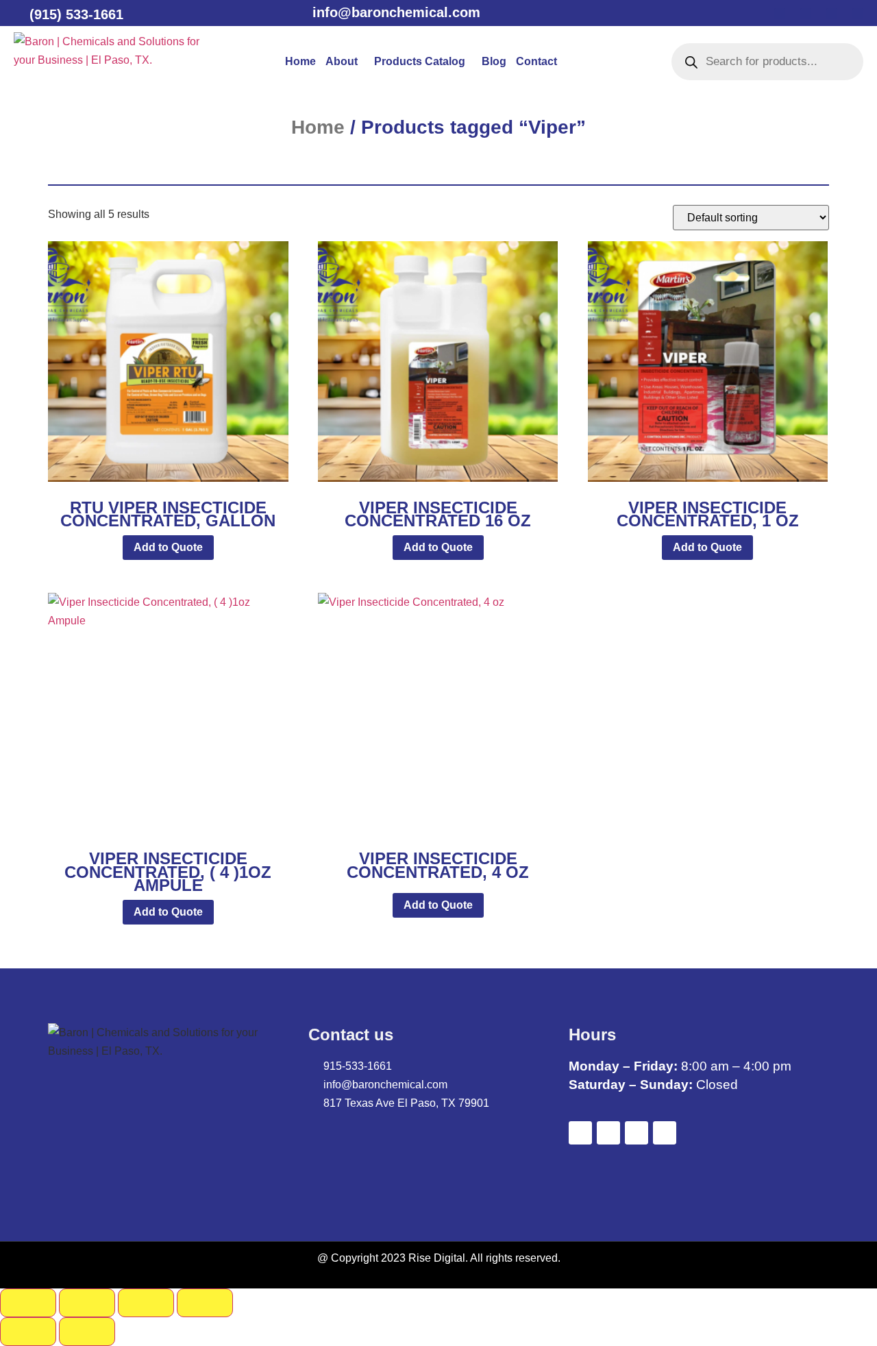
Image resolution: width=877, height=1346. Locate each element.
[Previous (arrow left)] (28, 1331)
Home (300, 61)
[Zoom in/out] (28, 1302)
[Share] (146, 1302)
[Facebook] (779, 13)
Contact (536, 61)
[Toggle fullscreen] (87, 1302)
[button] (345, 62)
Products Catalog (419, 61)
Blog (494, 61)
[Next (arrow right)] (87, 1331)
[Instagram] (857, 13)
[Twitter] (805, 13)
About (341, 61)
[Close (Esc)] (205, 1302)
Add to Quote (168, 547)
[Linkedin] (831, 13)
